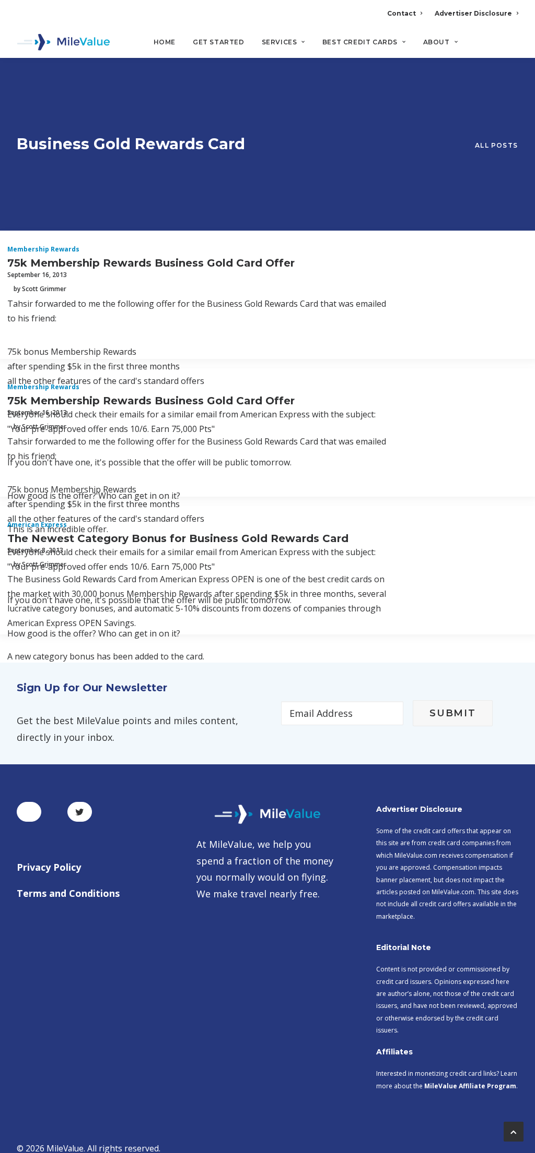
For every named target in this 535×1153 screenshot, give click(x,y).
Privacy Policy (49, 867)
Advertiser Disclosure (473, 13)
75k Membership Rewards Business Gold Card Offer (151, 263)
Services (279, 42)
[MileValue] (63, 42)
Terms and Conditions (68, 893)
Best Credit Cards (360, 42)
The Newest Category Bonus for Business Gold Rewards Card (177, 538)
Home (165, 42)
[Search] (511, 46)
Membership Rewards (43, 249)
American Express (37, 524)
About (436, 42)
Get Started (219, 42)
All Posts (496, 145)
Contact (401, 13)
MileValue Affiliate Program (470, 1086)
